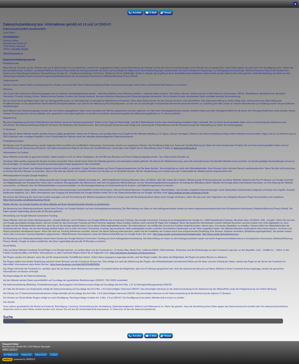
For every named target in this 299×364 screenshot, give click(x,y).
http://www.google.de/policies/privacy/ (220, 234)
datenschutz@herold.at (185, 148)
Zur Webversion (11, 355)
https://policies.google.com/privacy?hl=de (188, 192)
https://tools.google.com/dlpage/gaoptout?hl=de (26, 200)
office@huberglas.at (13, 53)
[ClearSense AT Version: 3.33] (7, 359)
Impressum (26, 355)
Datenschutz (41, 355)
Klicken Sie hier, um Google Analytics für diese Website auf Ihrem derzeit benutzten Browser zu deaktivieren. (56, 204)
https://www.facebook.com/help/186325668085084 (75, 264)
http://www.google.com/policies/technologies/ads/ (177, 234)
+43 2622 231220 (19, 49)
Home (295, 4)
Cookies (53, 355)
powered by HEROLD (24, 359)
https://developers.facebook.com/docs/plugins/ (132, 252)
